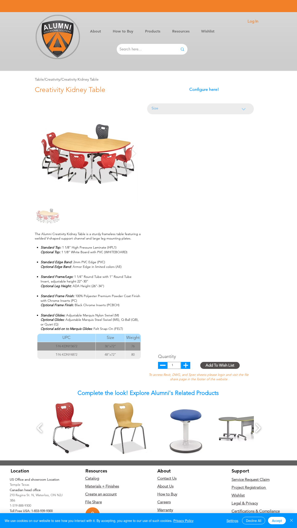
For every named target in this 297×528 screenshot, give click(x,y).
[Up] (162, 365)
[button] (152, 31)
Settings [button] (232, 520)
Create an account (101, 494)
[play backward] (40, 428)
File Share (93, 502)
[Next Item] (134, 153)
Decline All (253, 520)
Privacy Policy (183, 520)
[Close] (291, 520)
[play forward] (258, 428)
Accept (277, 520)
